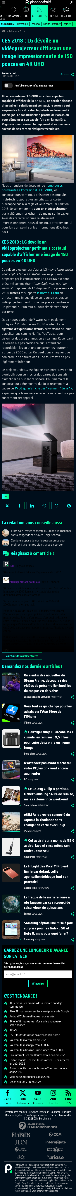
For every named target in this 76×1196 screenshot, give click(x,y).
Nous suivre (69, 505)
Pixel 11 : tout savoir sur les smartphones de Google (39, 1011)
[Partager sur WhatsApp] (56, 505)
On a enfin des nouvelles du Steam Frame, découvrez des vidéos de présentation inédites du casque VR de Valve (47, 683)
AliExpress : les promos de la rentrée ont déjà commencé (35, 1004)
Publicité (66, 1112)
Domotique (22, 24)
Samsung (29, 939)
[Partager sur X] (7, 505)
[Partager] (72, 74)
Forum (53, 16)
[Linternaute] (55, 1142)
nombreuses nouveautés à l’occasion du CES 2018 (32, 188)
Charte (53, 1115)
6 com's (65, 74)
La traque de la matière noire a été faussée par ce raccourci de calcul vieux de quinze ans (47, 902)
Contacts (55, 1112)
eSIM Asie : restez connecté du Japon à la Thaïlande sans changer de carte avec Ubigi (47, 820)
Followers (23, 1100)
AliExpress (29, 857)
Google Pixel (30, 888)
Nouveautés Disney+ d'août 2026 (29, 1045)
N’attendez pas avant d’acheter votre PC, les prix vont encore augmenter (47, 768)
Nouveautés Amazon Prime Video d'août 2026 (36, 1050)
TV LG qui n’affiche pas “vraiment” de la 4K (43, 388)
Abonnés (38, 1100)
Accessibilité (65, 1115)
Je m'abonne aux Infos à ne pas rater (34, 86)
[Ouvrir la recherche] (72, 2)
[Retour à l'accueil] (38, 2)
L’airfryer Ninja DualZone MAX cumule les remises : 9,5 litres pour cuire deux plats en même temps (49, 739)
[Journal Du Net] (21, 1142)
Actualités (39, 16)
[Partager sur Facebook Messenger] (44, 505)
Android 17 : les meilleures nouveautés (32, 1016)
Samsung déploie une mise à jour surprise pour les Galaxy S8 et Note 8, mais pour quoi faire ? (48, 928)
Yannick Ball (9, 73)
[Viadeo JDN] (21, 1157)
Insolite (46, 24)
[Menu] (3, 2)
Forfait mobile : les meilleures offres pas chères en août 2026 (39, 1070)
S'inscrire (38, 983)
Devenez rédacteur (39, 1112)
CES (5, 496)
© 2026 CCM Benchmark (38, 1118)
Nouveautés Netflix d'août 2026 (28, 1040)
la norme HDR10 (47, 293)
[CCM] (55, 1135)
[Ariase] (55, 1157)
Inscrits (53, 1100)
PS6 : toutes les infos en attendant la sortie (34, 1035)
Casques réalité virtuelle (37, 697)
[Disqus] (38, 605)
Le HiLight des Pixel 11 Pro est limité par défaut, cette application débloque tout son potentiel (46, 874)
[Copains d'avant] (55, 1149)
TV (23, 31)
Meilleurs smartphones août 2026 (29, 1077)
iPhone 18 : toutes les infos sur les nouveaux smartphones (35, 1023)
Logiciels (67, 24)
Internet (56, 24)
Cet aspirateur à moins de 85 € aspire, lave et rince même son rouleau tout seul (49, 845)
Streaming (13, 16)
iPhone (27, 723)
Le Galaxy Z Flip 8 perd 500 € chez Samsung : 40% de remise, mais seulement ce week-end (49, 794)
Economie (35, 24)
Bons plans (29, 754)
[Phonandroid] (8, 1169)
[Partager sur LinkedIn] (32, 505)
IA (26, 16)
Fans (8, 1100)
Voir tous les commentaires (22, 656)
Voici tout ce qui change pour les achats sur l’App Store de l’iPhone (48, 711)
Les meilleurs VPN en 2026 (25, 1082)
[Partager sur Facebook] (19, 505)
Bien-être (66, 16)
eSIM (27, 831)
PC (25, 779)
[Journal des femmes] (21, 1135)
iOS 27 (13, 1030)
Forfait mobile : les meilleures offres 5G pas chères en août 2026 (39, 1061)
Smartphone (30, 805)
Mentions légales (13, 1115)
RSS (68, 1100)
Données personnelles (36, 1115)
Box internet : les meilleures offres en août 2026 (37, 1055)
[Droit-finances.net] (21, 1149)
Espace (27, 914)
